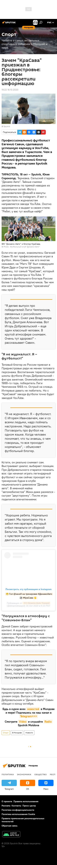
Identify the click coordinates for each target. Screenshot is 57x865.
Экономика (24, 774)
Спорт (5, 732)
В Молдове (17, 732)
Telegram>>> (28, 716)
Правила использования (25, 801)
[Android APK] (11, 834)
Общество (40, 774)
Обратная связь (9, 825)
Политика (8, 774)
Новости (29, 732)
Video (22, 721)
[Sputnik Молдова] (9, 23)
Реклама (6, 805)
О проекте (7, 801)
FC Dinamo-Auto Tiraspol (36, 603)
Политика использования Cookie (18, 814)
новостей (33, 709)
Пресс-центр (29, 805)
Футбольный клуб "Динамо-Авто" (25, 246)
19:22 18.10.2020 (10, 89)
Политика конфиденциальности (18, 809)
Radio (48, 721)
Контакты (16, 805)
